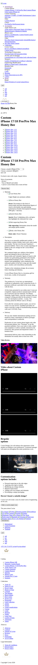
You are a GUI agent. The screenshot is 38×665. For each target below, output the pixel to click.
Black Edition (17, 48)
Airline (25, 54)
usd (6, 89)
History (7, 82)
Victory (7, 605)
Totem (34, 57)
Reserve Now (5, 188)
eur (6, 90)
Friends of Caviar (14, 82)
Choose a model (6, 169)
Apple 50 (13, 54)
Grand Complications (20, 64)
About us (7, 628)
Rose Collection (27, 61)
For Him (7, 24)
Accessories (8, 26)
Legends (7, 57)
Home (3, 103)
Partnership (8, 636)
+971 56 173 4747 (7, 546)
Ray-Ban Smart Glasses (12, 40)
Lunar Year (8, 616)
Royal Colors (9, 48)
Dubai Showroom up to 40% (13, 75)
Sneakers (12, 41)
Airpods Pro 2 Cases (11, 576)
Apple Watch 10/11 (22, 29)
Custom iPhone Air (14, 12)
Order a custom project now (9, 505)
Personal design (19, 24)
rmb (6, 94)
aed (6, 96)
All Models (23, 31)
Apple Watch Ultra (10, 29)
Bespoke (7, 73)
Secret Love (18, 61)
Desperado (8, 68)
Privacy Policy (9, 648)
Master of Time (9, 64)
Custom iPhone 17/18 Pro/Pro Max (15, 10)
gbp (6, 92)
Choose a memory (6, 171)
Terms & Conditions (11, 645)
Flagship (7, 54)
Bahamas (7, 527)
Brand (6, 78)
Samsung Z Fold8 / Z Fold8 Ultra (15, 15)
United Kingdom (10, 526)
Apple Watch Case (10, 567)
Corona (11, 50)
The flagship (8, 593)
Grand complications (11, 607)
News (27, 82)
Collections (8, 45)
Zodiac (21, 57)
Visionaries (19, 54)
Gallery (7, 76)
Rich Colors (8, 597)
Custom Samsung (10, 569)
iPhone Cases (9, 34)
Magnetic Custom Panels (20, 34)
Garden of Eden (10, 61)
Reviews (7, 633)
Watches (7, 573)
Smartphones (9, 6)
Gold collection (27, 57)
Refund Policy (9, 647)
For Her (12, 24)
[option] (21, 89)
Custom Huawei (10, 20)
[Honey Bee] (11, 129)
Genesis (23, 48)
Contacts (22, 82)
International (8, 524)
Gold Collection (10, 602)
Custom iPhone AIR (11, 562)
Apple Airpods (23, 40)
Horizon (7, 612)
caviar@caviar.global (19, 546)
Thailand (7, 529)
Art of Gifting (9, 638)
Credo (6, 71)
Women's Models (14, 31)
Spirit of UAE (14, 57)
